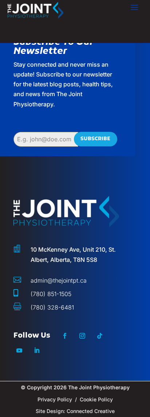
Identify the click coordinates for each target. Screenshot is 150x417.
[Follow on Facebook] (65, 336)
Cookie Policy (96, 399)
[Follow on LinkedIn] (37, 350)
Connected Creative (91, 411)
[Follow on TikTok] (100, 336)
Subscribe (95, 138)
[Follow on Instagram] (82, 336)
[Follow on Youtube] (19, 350)
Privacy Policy (55, 399)
